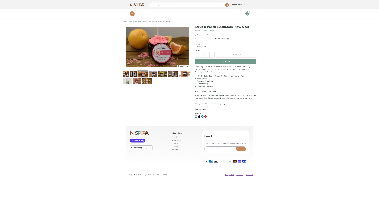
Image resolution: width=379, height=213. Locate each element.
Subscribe (240, 149)
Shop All (139, 14)
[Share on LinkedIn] (202, 116)
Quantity (197, 50)
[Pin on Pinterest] (205, 116)
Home (178, 14)
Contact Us (194, 14)
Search (174, 137)
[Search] (227, 5)
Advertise (176, 143)
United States (240, 5)
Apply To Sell (177, 140)
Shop (185, 14)
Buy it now (225, 62)
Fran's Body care (135, 22)
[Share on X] (199, 116)
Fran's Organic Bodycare (205, 31)
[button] (126, 74)
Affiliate (204, 14)
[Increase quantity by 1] (212, 55)
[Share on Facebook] (196, 116)
